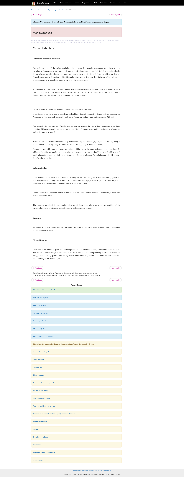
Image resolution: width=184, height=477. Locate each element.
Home (33, 10)
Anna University (65, 3)
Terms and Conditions (88, 470)
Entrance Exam (115, 3)
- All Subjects (40, 298)
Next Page (115, 15)
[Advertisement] (139, 40)
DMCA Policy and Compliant (103, 470)
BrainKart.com (43, 3)
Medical (76, 3)
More (125, 3)
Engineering (86, 3)
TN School (103, 3)
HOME (54, 3)
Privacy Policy (77, 470)
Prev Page (38, 15)
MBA (95, 3)
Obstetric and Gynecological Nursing (51, 10)
